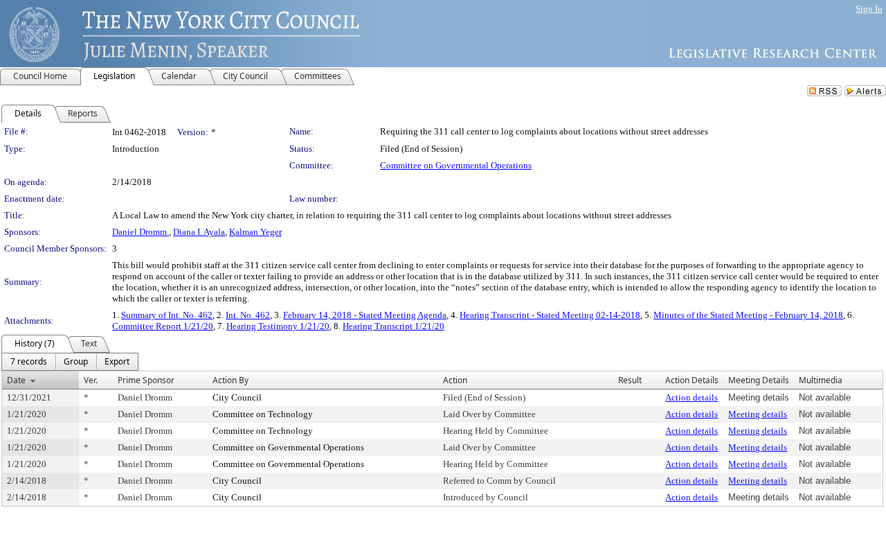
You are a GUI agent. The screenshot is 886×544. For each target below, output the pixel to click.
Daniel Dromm (140, 232)
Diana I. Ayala (199, 232)
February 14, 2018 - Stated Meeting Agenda (364, 315)
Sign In (869, 8)
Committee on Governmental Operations (456, 165)
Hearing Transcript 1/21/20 (393, 326)
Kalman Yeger (255, 232)
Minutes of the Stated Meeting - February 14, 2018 (748, 315)
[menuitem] (28, 361)
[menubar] (69, 362)
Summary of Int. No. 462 (167, 315)
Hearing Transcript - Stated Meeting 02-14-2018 (550, 315)
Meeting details (757, 414)
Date (16, 380)
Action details (691, 397)
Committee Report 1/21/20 (162, 326)
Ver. (91, 380)
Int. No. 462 (248, 315)
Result (630, 380)
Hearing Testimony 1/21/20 (277, 326)
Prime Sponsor (146, 380)
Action (455, 380)
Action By (230, 380)
